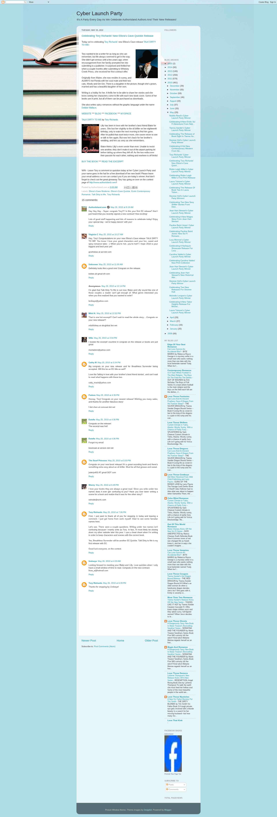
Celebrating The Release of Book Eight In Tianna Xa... (182, 135)
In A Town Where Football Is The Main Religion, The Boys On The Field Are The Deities (179, 375)
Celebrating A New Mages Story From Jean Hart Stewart (181, 219)
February (174, 325)
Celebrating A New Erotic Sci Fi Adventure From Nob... (182, 123)
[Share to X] (130, 187)
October (174, 93)
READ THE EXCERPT (112, 161)
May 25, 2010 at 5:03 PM (119, 460)
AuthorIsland (168, 734)
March (173, 321)
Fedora (92, 395)
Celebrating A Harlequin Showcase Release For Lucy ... (181, 248)
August (173, 101)
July (172, 105)
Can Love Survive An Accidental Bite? (176, 350)
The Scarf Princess (98, 460)
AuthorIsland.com (97, 207)
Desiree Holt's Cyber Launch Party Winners (182, 197)
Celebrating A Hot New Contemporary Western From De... (181, 148)
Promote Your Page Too (172, 774)
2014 (170, 67)
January (174, 329)
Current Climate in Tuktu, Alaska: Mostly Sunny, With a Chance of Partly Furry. (179, 427)
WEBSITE (86, 113)
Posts (171, 785)
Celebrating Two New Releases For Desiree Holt (180, 289)
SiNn (91, 338)
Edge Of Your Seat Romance (176, 345)
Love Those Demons (177, 673)
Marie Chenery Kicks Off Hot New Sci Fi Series (179, 530)
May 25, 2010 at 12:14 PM (113, 286)
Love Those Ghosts (177, 621)
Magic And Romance (177, 647)
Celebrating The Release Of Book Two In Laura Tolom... (182, 190)
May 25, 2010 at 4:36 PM (107, 420)
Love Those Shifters (177, 422)
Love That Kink (175, 720)
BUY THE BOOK (90, 161)
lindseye (93, 561)
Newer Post (89, 640)
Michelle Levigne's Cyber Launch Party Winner (180, 297)
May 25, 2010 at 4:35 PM (107, 395)
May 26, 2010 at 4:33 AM (109, 561)
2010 (170, 82)
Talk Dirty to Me (99, 194)
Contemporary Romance (179, 370)
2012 (170, 75)
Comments (173, 789)
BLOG (98, 113)
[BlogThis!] (128, 187)
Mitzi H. (92, 313)
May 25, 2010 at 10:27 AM (111, 234)
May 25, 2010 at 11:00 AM (111, 264)
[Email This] (125, 187)
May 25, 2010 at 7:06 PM (114, 512)
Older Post (151, 640)
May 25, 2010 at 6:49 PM (107, 485)
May (172, 112)
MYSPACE (126, 113)
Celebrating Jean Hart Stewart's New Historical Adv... (181, 275)
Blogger (167, 810)
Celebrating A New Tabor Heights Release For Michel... (180, 304)
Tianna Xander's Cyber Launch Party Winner (180, 129)
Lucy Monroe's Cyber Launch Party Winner (180, 241)
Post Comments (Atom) (104, 646)
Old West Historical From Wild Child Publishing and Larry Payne (180, 479)
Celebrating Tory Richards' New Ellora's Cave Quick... (181, 163)
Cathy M (93, 362)
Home (120, 640)
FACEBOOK (111, 113)
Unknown (93, 264)
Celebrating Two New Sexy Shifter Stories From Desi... (181, 204)
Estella (92, 420)
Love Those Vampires (178, 550)
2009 (170, 333)
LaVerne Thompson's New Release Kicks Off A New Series (178, 677)
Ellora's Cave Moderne (99, 191)
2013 (170, 71)
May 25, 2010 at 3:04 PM (105, 338)
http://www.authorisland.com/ (102, 182)
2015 (170, 63)
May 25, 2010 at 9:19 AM (122, 207)
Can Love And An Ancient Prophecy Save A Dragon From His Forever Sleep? (180, 401)
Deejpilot (148, 810)
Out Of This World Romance (176, 525)
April (172, 317)
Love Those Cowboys (178, 475)
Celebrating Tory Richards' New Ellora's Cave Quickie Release (117, 35)
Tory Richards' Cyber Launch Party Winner (180, 156)
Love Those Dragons (177, 449)
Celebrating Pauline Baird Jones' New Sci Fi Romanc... (181, 233)
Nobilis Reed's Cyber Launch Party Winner (180, 117)
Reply (91, 226)
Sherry (92, 485)
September (175, 97)
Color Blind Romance (177, 498)
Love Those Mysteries (178, 697)
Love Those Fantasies (178, 396)
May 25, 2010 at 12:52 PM (109, 313)
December (175, 86)
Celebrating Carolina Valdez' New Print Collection (182, 261)
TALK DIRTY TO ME (91, 120)
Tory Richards (110, 42)
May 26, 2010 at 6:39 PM (114, 583)
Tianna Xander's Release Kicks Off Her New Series (180, 601)
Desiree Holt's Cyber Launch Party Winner (182, 141)
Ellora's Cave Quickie (120, 191)
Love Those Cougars (177, 574)
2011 (170, 79)
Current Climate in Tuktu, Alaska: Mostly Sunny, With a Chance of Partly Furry (179, 503)
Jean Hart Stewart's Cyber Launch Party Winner (181, 212)
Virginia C (93, 234)
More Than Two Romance (179, 597)
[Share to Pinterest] (136, 187)
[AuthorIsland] (173, 771)
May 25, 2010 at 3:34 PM (109, 362)
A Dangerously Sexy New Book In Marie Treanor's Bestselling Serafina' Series (180, 625)
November (175, 90)
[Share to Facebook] (133, 187)
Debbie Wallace (89, 108)
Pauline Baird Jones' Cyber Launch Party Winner (181, 226)
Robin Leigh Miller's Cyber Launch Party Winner (181, 170)
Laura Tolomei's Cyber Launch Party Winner (180, 182)
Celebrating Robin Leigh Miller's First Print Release (182, 176)
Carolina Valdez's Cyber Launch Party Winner (180, 255)
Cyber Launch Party (99, 13)
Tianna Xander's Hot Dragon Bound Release (179, 577)
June (172, 108)
